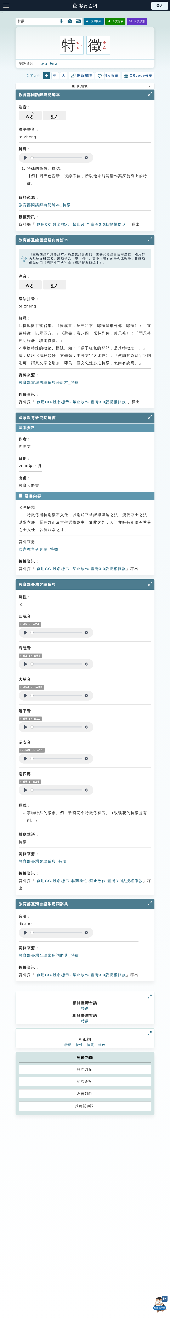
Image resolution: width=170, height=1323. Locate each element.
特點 (68, 1045)
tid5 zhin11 (30, 718)
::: (1, 13)
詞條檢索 (96, 21)
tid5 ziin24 (29, 624)
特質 (90, 1045)
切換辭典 (82, 86)
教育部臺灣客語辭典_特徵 (43, 861)
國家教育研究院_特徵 (38, 549)
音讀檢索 (139, 21)
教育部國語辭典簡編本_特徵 (45, 205)
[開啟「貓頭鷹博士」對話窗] (159, 1305)
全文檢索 (117, 21)
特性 (79, 1045)
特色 (102, 1045)
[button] (61, 21)
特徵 (85, 1008)
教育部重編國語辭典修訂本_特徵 (49, 382)
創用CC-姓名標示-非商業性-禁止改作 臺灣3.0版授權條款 (89, 881)
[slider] (56, 158)
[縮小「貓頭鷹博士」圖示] (165, 1299)
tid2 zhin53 (30, 655)
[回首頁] (85, 5)
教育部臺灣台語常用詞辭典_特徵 (49, 955)
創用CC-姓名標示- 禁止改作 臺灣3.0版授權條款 (80, 224)
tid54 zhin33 (31, 687)
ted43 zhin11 (31, 750)
